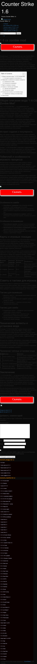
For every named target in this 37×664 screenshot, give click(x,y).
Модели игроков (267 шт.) (10, 29)
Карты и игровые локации (8, 85)
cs (4, 36)
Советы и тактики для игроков (10, 87)
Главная (5, 23)
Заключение (5, 95)
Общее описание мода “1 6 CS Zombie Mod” (13, 76)
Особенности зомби (9, 81)
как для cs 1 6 (6, 412)
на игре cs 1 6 (6, 410)
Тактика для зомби (9, 90)
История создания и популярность (13, 78)
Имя (1, 440)
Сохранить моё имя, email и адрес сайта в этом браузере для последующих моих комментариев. (17, 453)
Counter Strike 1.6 (5, 21)
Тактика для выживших (10, 88)
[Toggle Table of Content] (23, 73)
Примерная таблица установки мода (13, 93)
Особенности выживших (10, 83)
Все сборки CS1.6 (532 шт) (10, 25)
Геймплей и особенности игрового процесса (13, 80)
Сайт (1, 447)
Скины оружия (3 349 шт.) (10, 30)
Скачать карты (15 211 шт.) (11, 27)
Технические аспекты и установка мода (12, 92)
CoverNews (27, 661)
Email (2, 444)
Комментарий (4, 423)
